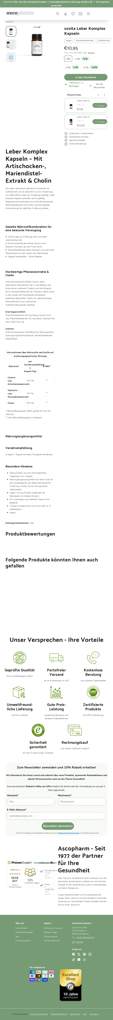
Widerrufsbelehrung (59, 1014)
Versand (91, 52)
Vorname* (12, 795)
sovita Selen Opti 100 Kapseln (84, 101)
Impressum (93, 1014)
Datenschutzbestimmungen (69, 832)
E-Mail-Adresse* (16, 809)
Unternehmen (21, 928)
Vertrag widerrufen (52, 940)
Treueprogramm (51, 936)
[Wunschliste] (73, 13)
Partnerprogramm (23, 940)
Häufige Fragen (50, 932)
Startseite (10, 22)
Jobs (17, 936)
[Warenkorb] (80, 14)
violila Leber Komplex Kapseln (84, 117)
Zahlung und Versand (53, 928)
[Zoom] (37, 44)
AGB (85, 1014)
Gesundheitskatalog (24, 932)
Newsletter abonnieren (58, 826)
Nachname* (64, 795)
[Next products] (104, 95)
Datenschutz (75, 1014)
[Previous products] (98, 95)
